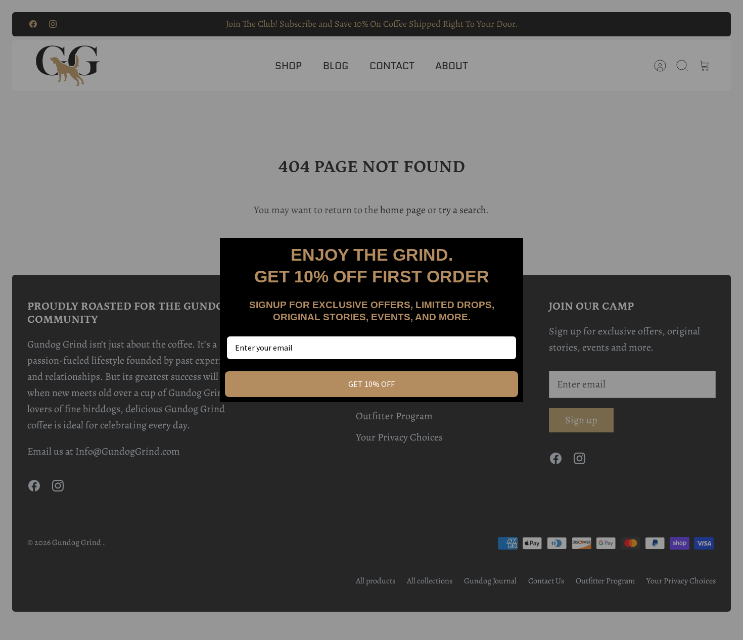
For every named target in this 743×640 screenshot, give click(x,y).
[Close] (511, 250)
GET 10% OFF (371, 384)
